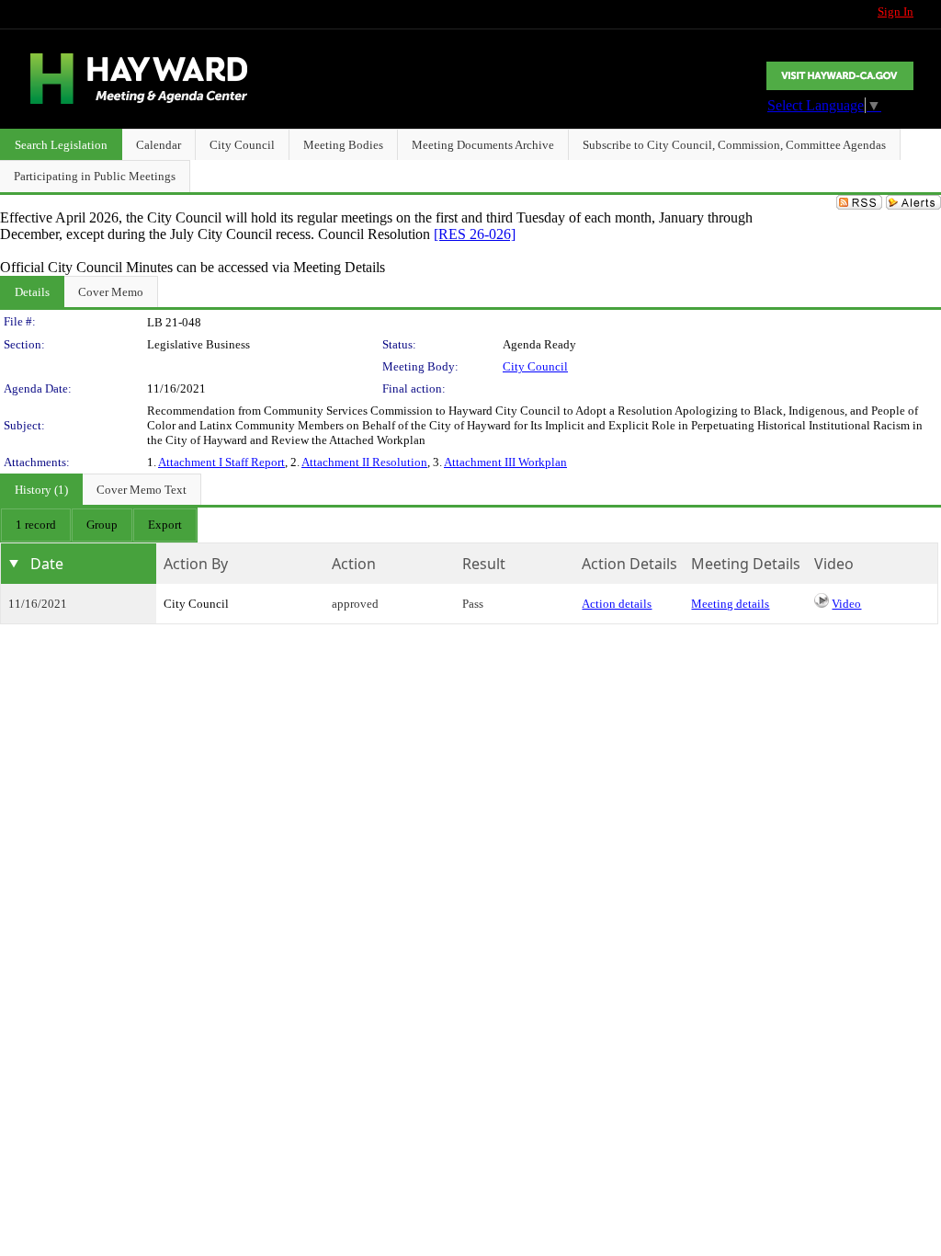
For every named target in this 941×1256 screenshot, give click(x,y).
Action (354, 564)
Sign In (895, 11)
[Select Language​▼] (839, 76)
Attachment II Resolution (364, 462)
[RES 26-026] (475, 234)
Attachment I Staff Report (221, 462)
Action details (617, 604)
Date (46, 564)
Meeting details (730, 604)
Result (483, 564)
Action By (196, 564)
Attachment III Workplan (505, 462)
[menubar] (99, 525)
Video (846, 604)
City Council (535, 366)
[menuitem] (36, 525)
